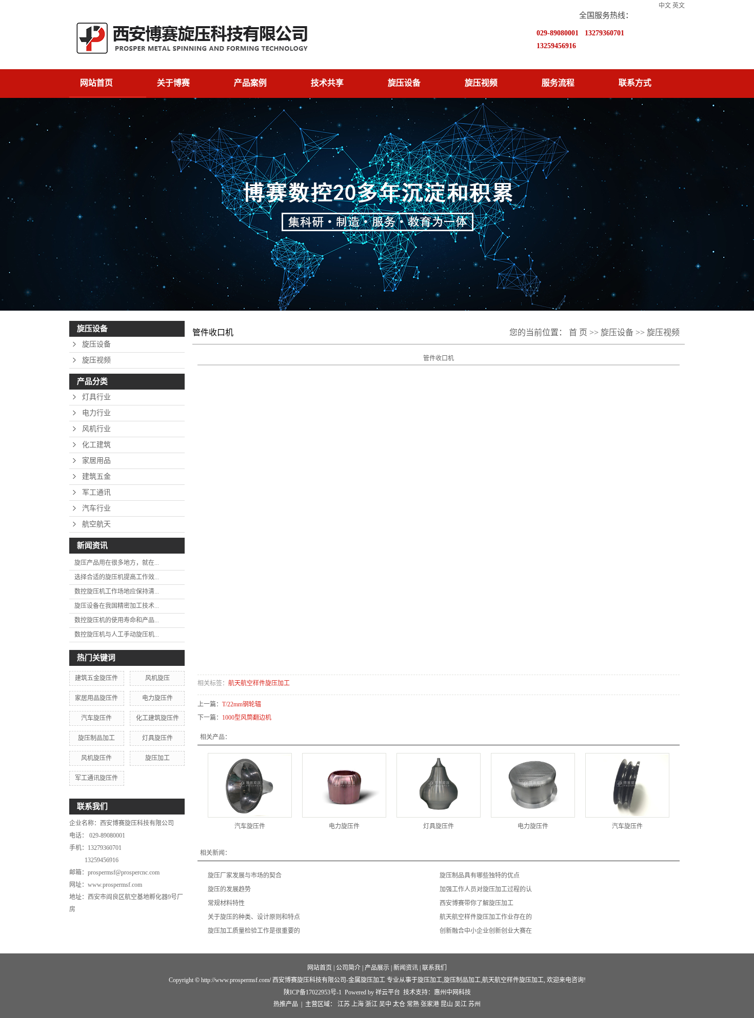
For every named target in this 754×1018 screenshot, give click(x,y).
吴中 (385, 1004)
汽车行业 (96, 508)
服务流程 (558, 82)
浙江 (371, 1004)
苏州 (474, 1004)
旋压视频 (481, 82)
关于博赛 (173, 82)
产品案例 (250, 82)
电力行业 (96, 413)
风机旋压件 (96, 758)
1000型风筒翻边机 (246, 717)
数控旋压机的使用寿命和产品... (116, 620)
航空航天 (96, 524)
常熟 (413, 1004)
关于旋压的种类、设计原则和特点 (254, 917)
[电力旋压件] (344, 785)
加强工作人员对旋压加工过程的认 (486, 889)
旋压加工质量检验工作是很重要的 (254, 930)
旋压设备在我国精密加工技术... (116, 605)
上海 (357, 1004)
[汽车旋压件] (250, 785)
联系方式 (635, 82)
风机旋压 (157, 678)
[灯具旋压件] (438, 785)
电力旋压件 (157, 698)
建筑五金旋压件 (96, 678)
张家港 (430, 1004)
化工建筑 (96, 445)
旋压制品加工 (96, 738)
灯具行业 (96, 397)
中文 (665, 5)
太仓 (399, 1004)
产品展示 (377, 967)
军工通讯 (96, 492)
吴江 (460, 1004)
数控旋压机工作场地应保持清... (116, 591)
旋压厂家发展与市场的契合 (245, 875)
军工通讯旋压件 (96, 778)
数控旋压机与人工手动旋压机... (116, 634)
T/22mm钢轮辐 (241, 704)
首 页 (578, 332)
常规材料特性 (226, 903)
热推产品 (285, 1004)
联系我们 (434, 967)
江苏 (344, 1004)
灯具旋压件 (157, 738)
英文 (678, 5)
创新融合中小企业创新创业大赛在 (486, 930)
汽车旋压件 (96, 718)
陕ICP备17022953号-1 (313, 992)
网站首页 (96, 82)
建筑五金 (96, 476)
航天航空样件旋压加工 (259, 683)
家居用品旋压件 (96, 698)
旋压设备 (404, 82)
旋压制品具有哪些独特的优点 (480, 875)
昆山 (447, 1004)
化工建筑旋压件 (157, 718)
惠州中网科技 (452, 992)
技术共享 (327, 82)
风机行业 (96, 429)
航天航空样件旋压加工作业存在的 (486, 917)
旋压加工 (157, 758)
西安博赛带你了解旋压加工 (476, 903)
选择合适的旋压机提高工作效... (116, 577)
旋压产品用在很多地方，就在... (116, 562)
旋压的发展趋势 (229, 889)
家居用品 (96, 460)
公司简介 (348, 967)
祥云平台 (387, 992)
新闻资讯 (405, 967)
